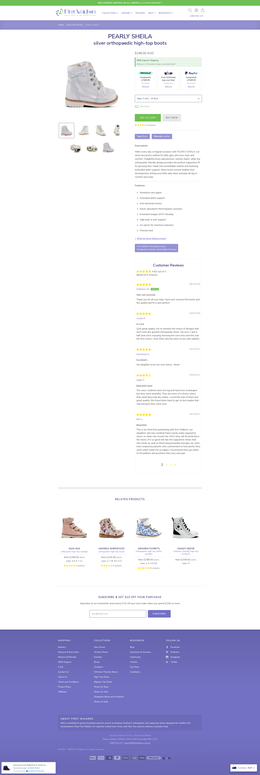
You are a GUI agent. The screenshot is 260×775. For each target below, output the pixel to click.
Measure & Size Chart (68, 652)
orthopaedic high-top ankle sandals (149, 552)
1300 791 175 (196, 16)
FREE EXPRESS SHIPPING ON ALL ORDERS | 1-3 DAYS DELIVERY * (130, 3)
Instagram (175, 657)
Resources (165, 13)
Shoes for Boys (101, 686)
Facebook (175, 647)
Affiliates (62, 691)
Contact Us (63, 671)
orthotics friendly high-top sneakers (185, 552)
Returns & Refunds (67, 657)
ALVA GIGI (74, 548)
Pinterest (174, 652)
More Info (145, 86)
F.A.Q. (60, 667)
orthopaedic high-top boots (111, 551)
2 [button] (167, 464)
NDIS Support (64, 662)
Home (61, 25)
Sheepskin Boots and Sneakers (109, 696)
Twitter (173, 662)
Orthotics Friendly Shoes (106, 671)
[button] (141, 125)
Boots (97, 662)
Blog (132, 647)
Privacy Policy (64, 686)
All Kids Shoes (101, 652)
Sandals (98, 657)
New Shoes (99, 647)
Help (150, 13)
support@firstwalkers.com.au (137, 743)
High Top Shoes (75, 25)
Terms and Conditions (68, 681)
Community (135, 657)
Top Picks (134, 667)
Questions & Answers (140, 652)
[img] (143, 284)
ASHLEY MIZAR (185, 548)
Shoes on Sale (101, 701)
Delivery (140, 13)
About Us (62, 676)
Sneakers (98, 667)
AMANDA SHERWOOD (111, 548)
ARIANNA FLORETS (149, 548)
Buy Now (172, 117)
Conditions (135, 671)
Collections (109, 13)
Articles (133, 662)
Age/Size (125, 13)
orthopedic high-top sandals (74, 551)
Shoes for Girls (101, 691)
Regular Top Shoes (103, 681)
